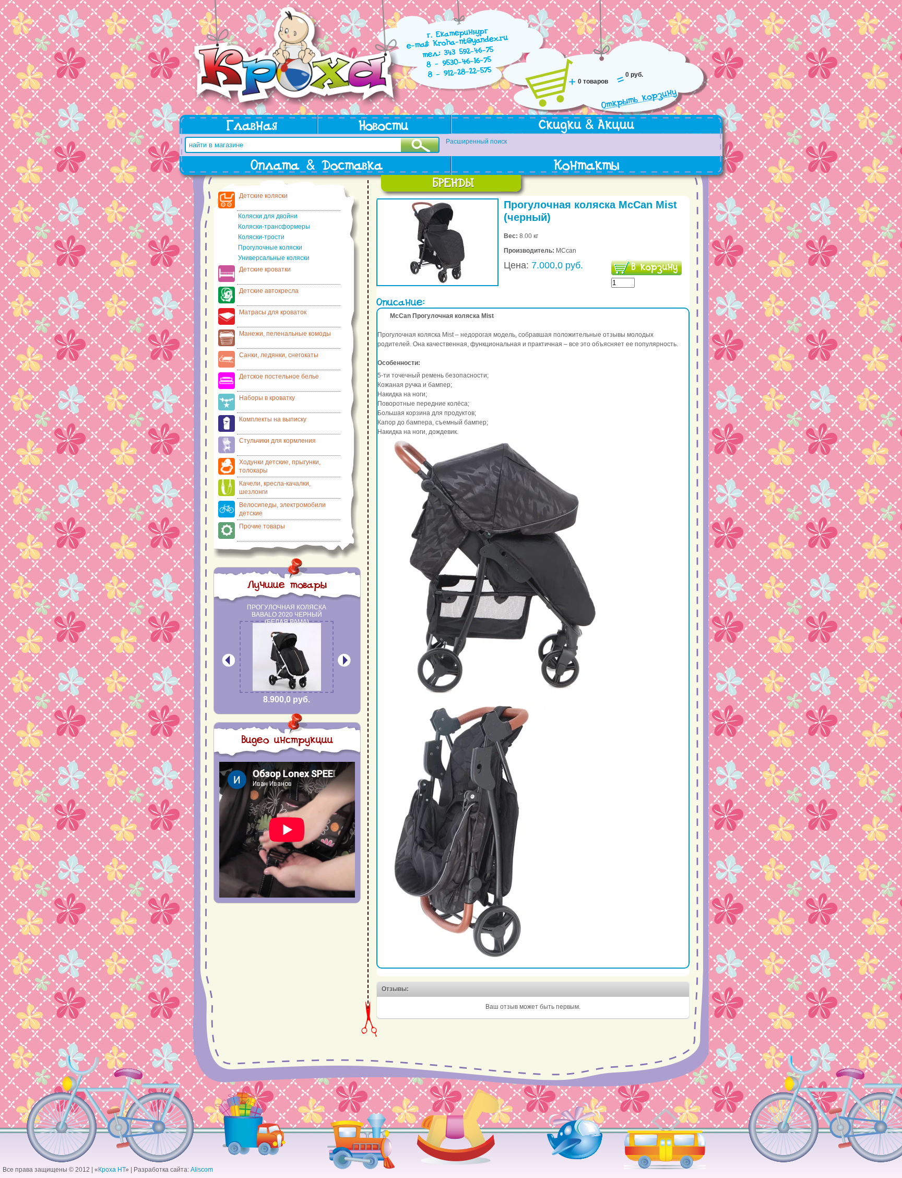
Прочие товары (262, 526)
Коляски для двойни (268, 216)
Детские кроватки (265, 269)
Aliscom (202, 1169)
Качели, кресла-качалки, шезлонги (275, 488)
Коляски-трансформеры (274, 226)
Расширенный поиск (476, 141)
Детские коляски (263, 195)
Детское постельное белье (279, 376)
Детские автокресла (269, 290)
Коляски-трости (261, 237)
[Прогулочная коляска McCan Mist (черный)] (437, 283)
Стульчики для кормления (277, 440)
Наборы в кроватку (267, 398)
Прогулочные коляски (270, 247)
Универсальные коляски (274, 258)
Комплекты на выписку (272, 419)
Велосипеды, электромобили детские (282, 509)
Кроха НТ (111, 1169)
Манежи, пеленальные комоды (285, 333)
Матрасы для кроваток (272, 312)
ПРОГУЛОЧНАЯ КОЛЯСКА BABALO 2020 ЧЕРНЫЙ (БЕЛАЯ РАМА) (286, 615)
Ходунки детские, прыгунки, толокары (280, 466)
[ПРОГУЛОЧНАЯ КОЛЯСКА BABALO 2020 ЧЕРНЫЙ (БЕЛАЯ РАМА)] (287, 688)
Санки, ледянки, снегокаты (278, 355)
